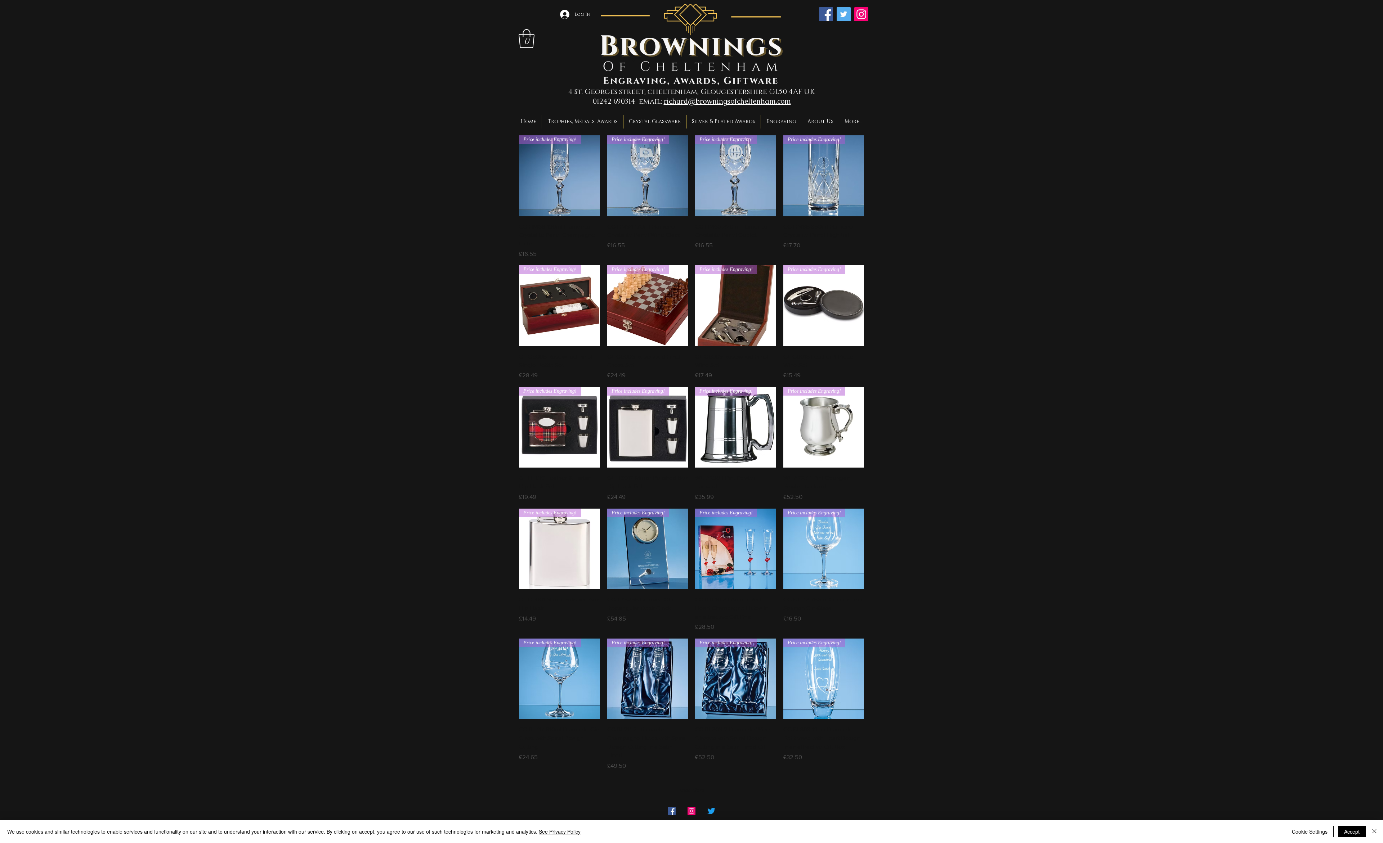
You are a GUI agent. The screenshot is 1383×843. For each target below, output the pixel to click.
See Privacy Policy (560, 831)
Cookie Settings (1310, 831)
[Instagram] (861, 14)
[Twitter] (844, 14)
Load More (691, 790)
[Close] (1374, 831)
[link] (526, 38)
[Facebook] (826, 14)
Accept (1352, 831)
